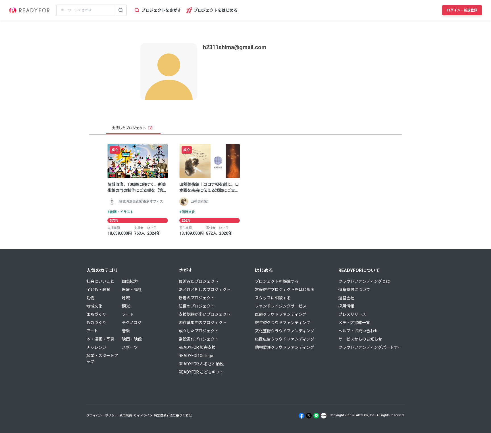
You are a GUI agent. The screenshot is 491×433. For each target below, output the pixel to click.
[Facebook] (301, 415)
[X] (309, 415)
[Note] (323, 415)
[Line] (316, 415)
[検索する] (120, 10)
